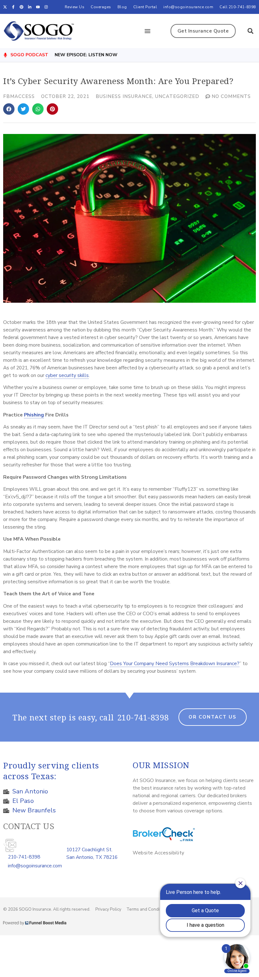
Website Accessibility (158, 852)
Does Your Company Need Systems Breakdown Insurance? (174, 663)
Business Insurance (124, 96)
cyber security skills (67, 375)
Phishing (34, 414)
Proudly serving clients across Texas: (51, 771)
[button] (147, 31)
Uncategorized (177, 96)
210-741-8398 (143, 717)
